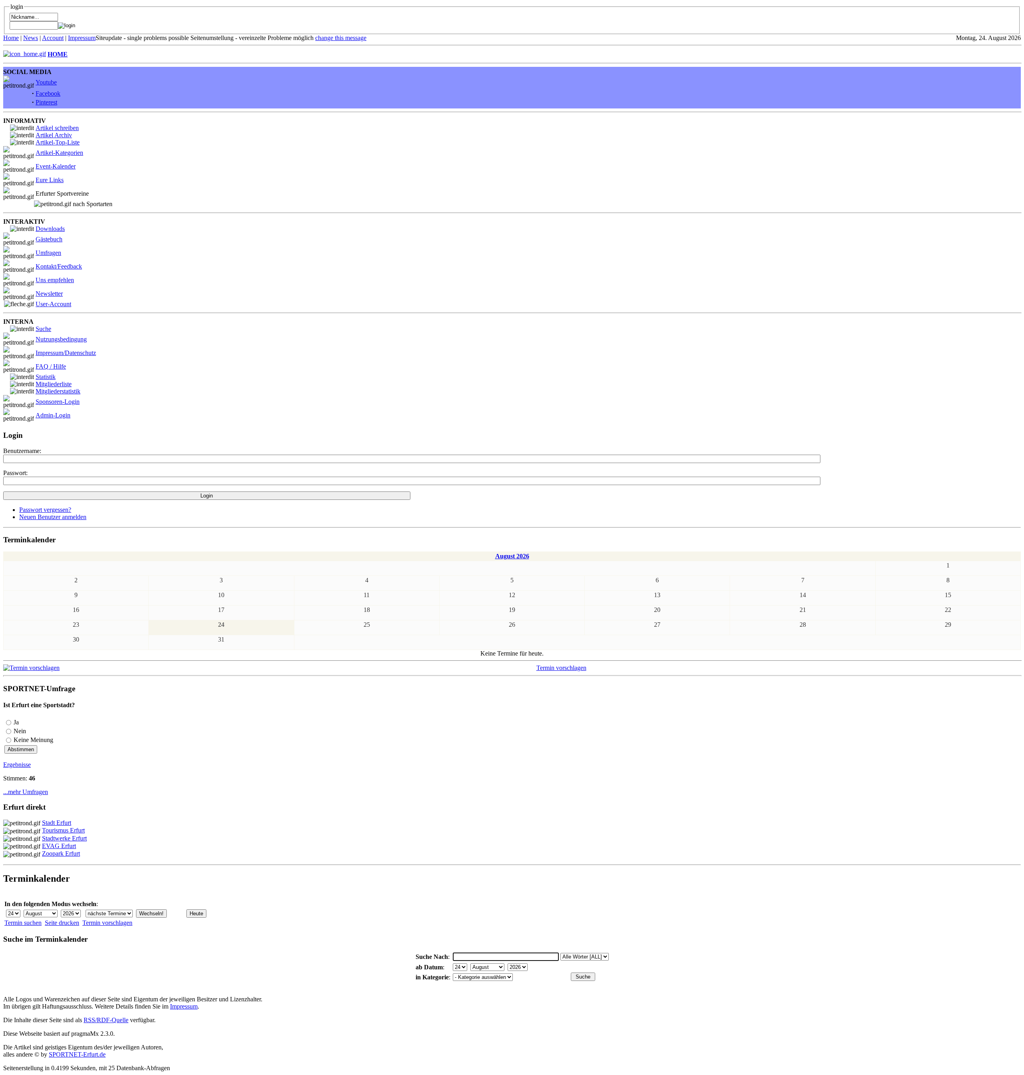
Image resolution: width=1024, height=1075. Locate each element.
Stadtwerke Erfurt (64, 838)
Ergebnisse (17, 764)
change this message (340, 37)
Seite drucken (62, 922)
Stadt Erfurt (56, 822)
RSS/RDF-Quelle (106, 1020)
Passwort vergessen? (45, 509)
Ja (16, 722)
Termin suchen (23, 922)
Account (53, 37)
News (30, 37)
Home (11, 37)
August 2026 (512, 556)
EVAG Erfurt (59, 845)
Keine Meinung (33, 739)
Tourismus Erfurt (63, 830)
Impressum (82, 37)
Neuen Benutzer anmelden (52, 516)
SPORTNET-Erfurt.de (77, 1054)
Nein (20, 731)
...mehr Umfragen (25, 791)
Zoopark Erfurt (61, 853)
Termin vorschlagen (561, 667)
